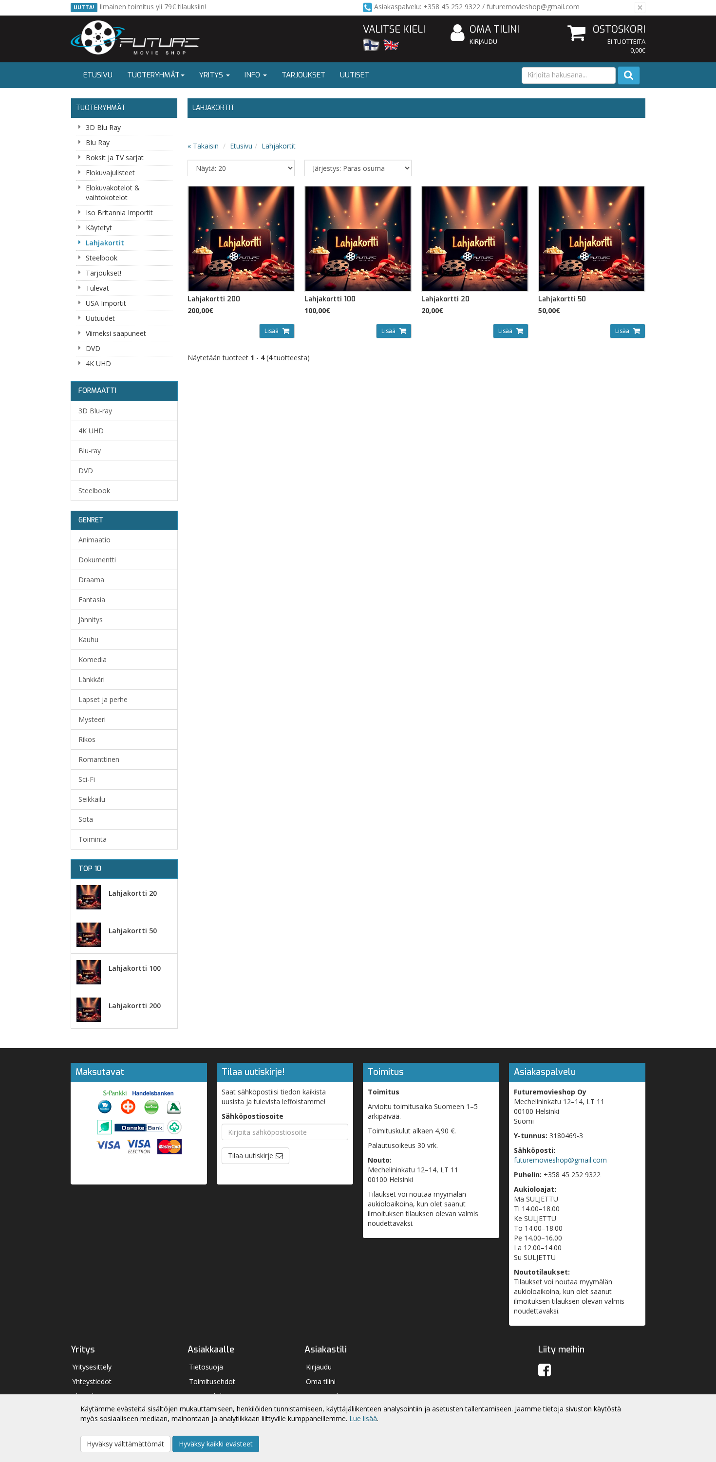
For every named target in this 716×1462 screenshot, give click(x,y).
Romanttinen (98, 759)
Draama (91, 579)
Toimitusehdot (212, 1381)
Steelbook (101, 257)
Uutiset (354, 75)
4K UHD (98, 363)
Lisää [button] (272, 331)
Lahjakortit (105, 242)
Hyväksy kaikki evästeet (216, 1443)
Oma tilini (494, 29)
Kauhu (88, 639)
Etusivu (98, 75)
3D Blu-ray (95, 410)
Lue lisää (363, 1418)
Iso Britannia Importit (119, 212)
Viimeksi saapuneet (116, 333)
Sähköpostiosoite (252, 1116)
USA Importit (106, 303)
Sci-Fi (86, 779)
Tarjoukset (303, 75)
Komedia (92, 659)
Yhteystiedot (92, 1381)
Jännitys (90, 619)
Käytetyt (99, 227)
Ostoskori (619, 29)
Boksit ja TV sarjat (115, 157)
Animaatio (94, 539)
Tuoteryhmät (153, 75)
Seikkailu (91, 799)
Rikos (86, 739)
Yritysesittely (92, 1366)
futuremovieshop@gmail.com (560, 1160)
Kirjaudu (483, 41)
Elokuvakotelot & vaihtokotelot (113, 192)
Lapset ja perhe (103, 699)
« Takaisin (203, 145)
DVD (93, 348)
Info (253, 75)
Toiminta (92, 839)
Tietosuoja (206, 1366)
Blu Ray (98, 142)
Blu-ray (89, 450)
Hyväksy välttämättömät (125, 1443)
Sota (85, 819)
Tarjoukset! (103, 273)
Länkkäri (91, 679)
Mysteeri (92, 719)
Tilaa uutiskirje (250, 1155)
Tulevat (97, 288)
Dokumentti (97, 559)
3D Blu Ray (103, 127)
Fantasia (91, 599)
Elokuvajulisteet (110, 172)
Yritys (212, 75)
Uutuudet (100, 318)
